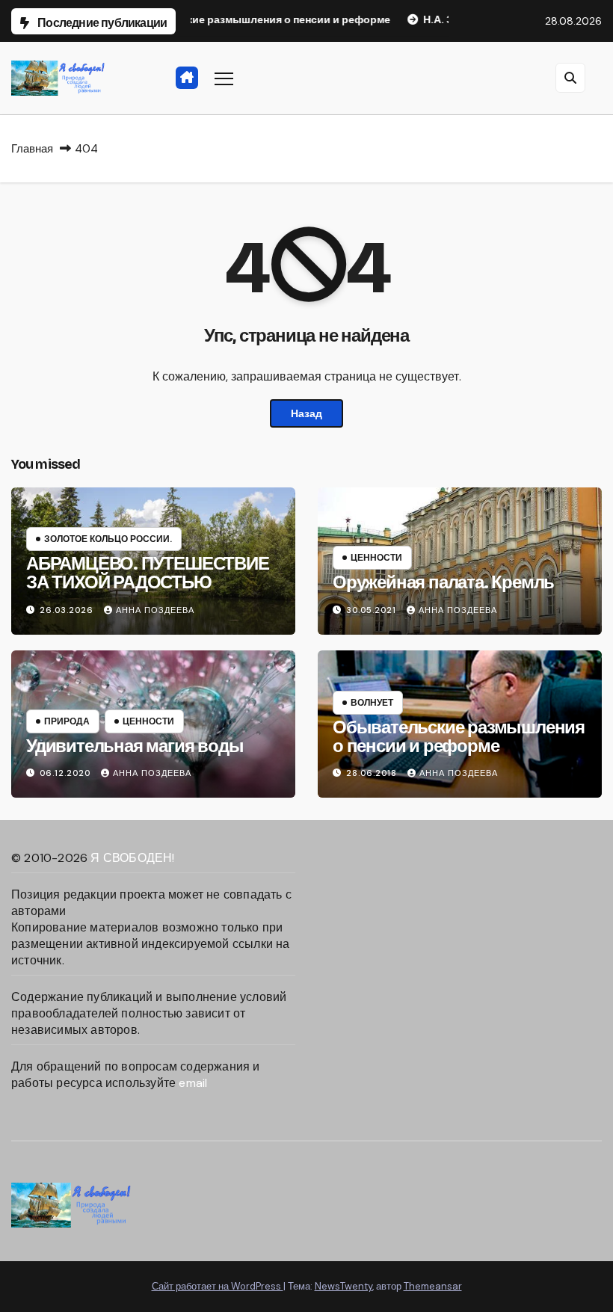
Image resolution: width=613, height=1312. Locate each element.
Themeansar (433, 1286)
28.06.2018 (373, 773)
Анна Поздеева (155, 610)
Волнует (372, 703)
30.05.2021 (372, 610)
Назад (306, 413)
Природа (67, 721)
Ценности (376, 558)
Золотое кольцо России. (108, 539)
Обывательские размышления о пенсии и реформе (459, 737)
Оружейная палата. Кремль (443, 582)
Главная (32, 148)
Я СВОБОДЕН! (132, 858)
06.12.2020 (66, 773)
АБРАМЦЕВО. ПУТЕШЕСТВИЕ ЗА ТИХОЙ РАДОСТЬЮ (147, 573)
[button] (570, 78)
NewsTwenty (343, 1286)
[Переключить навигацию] (224, 78)
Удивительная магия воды (134, 746)
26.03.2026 (68, 610)
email (193, 1083)
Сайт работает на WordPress (217, 1286)
